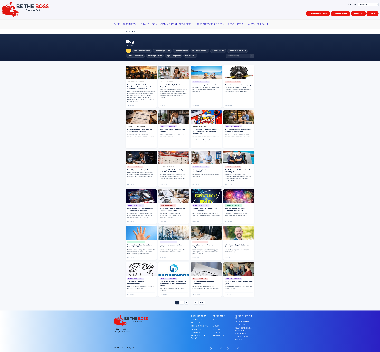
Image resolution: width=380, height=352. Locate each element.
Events (216, 332)
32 (196, 303)
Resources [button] (235, 24)
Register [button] (358, 13)
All (128, 51)
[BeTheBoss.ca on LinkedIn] (237, 348)
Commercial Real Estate (237, 51)
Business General (218, 51)
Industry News (190, 56)
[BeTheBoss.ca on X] (220, 348)
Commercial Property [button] (176, 24)
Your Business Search (199, 51)
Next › (201, 303)
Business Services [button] (209, 24)
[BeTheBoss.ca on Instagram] (228, 348)
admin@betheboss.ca (122, 332)
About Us (195, 323)
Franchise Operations (162, 51)
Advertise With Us (318, 13)
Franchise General (181, 51)
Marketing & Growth (155, 56)
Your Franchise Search (142, 51)
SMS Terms (196, 332)
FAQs (215, 319)
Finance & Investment (135, 56)
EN (354, 4)
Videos (216, 326)
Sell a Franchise (243, 325)
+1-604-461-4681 (120, 329)
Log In (372, 13)
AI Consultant (258, 24)
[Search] (252, 56)
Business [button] (129, 24)
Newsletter (219, 336)
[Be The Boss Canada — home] (143, 321)
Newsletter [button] (341, 13)
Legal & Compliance (173, 56)
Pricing (238, 339)
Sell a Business (242, 322)
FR (349, 4)
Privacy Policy (198, 329)
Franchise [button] (148, 24)
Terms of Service (199, 326)
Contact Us (196, 319)
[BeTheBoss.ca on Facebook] (211, 348)
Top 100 (216, 329)
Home (116, 24)
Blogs (216, 323)
